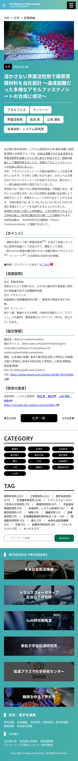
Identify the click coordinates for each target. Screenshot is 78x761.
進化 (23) (36, 520)
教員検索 (9, 726)
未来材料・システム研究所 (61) (46, 508)
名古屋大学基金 (28, 741)
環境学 (15, 448)
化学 (16, 18)
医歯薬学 (63, 461)
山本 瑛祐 (53, 119)
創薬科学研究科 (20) (43, 524)
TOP (6, 18)
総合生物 (39, 455)
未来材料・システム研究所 (25, 129)
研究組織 (22, 722)
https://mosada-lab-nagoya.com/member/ (30, 405)
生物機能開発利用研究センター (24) (43, 516)
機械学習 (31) (53, 512)
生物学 (39, 448)
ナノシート (40, 110)
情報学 (39, 467)
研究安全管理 (24, 726)
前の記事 (11, 418)
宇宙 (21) (20, 524)
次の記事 (66, 418)
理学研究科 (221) (13, 496)
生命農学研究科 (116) (29, 500)
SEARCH (64, 538)
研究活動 (9, 722)
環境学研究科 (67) (46, 504)
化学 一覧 (38, 418)
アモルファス (16, 110)
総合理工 (15, 455)
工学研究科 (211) (39, 496)
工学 (15, 467)
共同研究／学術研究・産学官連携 (49, 722)
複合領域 (63, 455)
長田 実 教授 (45, 396)
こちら (46, 264)
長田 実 (35, 119)
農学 (15, 461)
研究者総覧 (46, 741)
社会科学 (63, 448)
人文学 (15, 473)
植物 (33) (33, 512)
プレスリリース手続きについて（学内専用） (29, 745)
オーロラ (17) (31, 528)
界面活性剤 (15, 119)
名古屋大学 (10, 741)
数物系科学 (63, 467)
